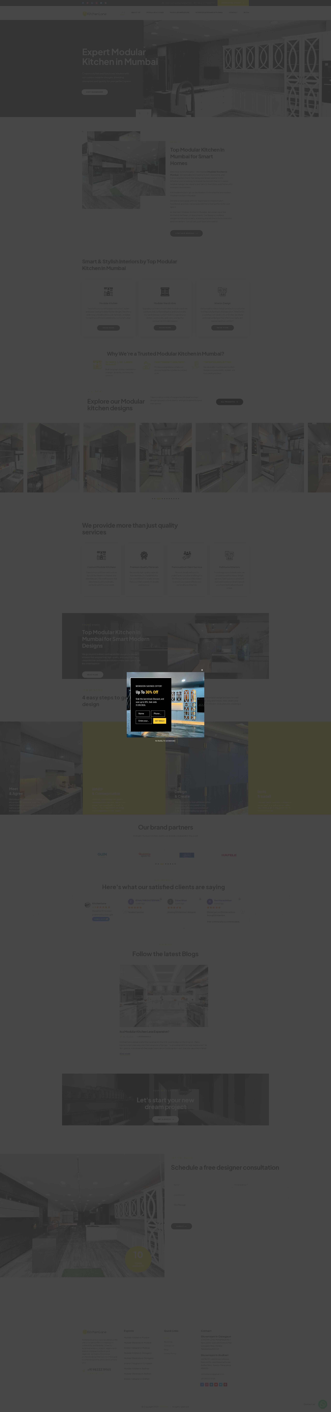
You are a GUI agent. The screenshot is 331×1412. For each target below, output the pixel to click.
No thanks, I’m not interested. (165, 741)
